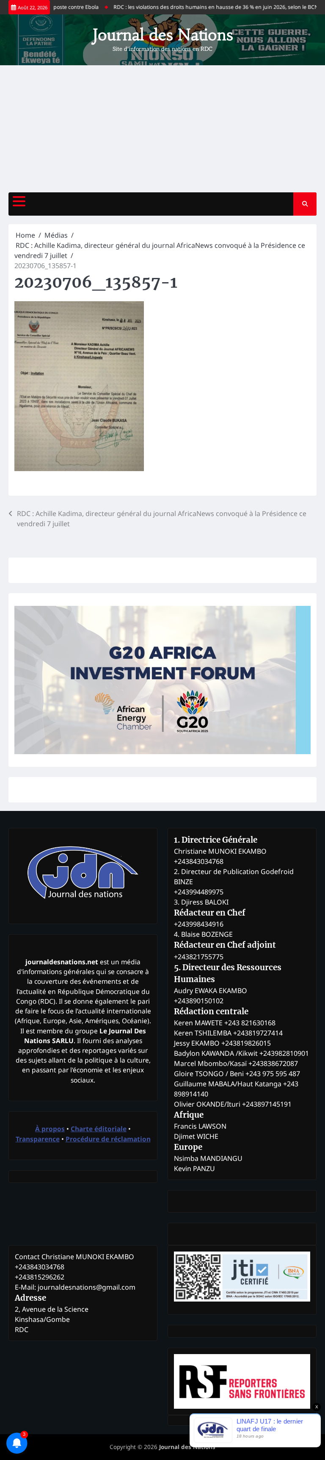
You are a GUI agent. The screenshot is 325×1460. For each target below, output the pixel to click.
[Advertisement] (162, 128)
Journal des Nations (163, 34)
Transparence (38, 1139)
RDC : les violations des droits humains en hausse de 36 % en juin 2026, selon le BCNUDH (208, 7)
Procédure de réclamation (108, 1139)
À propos (50, 1128)
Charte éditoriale (99, 1128)
